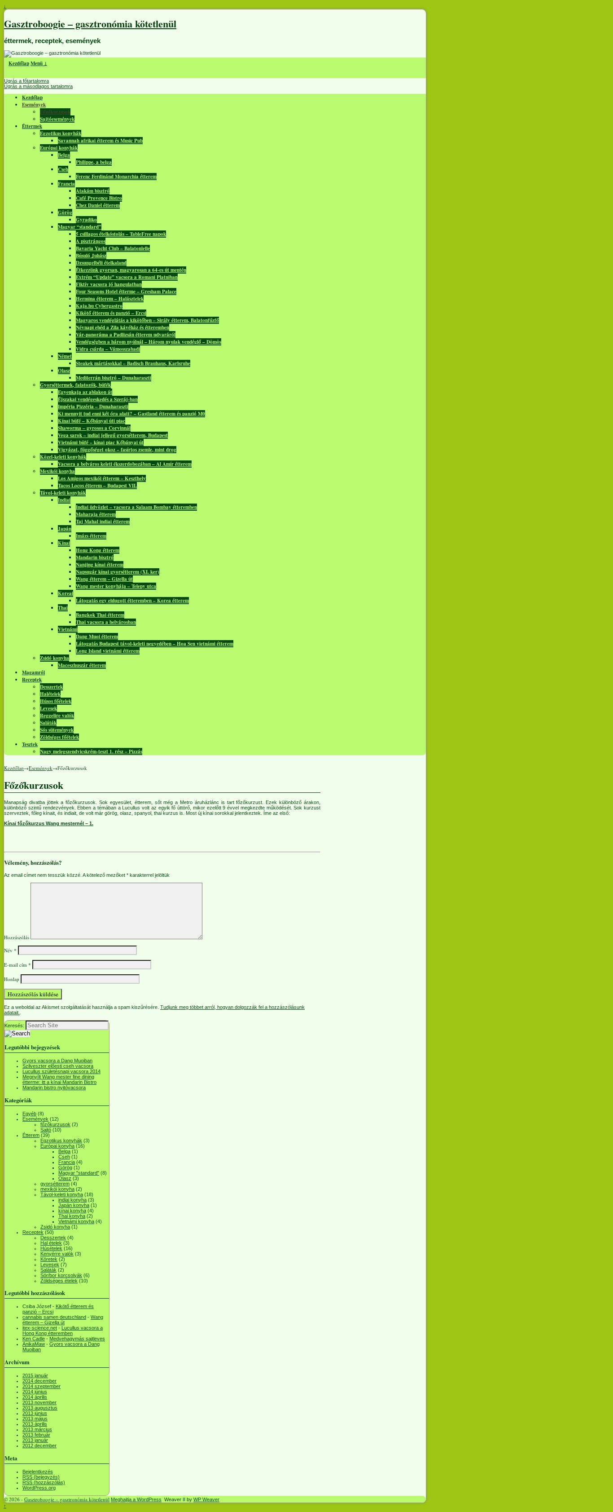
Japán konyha (73, 1205)
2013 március (37, 1429)
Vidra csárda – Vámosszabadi (108, 349)
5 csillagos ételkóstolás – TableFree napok (121, 234)
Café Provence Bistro (99, 198)
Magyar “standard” (79, 226)
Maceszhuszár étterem (82, 665)
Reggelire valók (57, 715)
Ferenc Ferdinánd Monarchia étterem (116, 176)
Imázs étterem (91, 535)
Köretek (48, 1259)
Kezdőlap (19, 63)
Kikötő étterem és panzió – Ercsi (111, 313)
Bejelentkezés (37, 1471)
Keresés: (14, 1025)
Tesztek (30, 744)
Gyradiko (86, 219)
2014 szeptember (41, 1386)
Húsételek (51, 1248)
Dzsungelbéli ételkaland (101, 262)
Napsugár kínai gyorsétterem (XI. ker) (117, 571)
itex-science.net (39, 1328)
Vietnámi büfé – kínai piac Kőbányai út (101, 442)
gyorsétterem (55, 1183)
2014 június (34, 1391)
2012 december (39, 1445)
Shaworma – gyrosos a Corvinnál (94, 428)
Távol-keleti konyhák (63, 492)
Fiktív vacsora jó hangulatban (109, 284)
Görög (65, 212)
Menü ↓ (39, 63)
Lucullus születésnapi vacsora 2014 (61, 1071)
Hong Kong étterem (97, 550)
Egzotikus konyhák (60, 133)
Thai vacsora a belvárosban (106, 622)
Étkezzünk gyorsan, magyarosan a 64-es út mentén (131, 270)
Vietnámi (68, 629)
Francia (66, 183)
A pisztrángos (90, 241)
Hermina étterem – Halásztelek (110, 298)
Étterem (30, 1135)
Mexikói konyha (57, 471)
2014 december (39, 1381)
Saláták (48, 722)
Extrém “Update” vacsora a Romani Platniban (127, 277)
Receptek (32, 679)
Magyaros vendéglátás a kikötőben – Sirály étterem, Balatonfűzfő (147, 320)
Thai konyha (71, 1216)
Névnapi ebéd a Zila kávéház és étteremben (122, 327)
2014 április (34, 1397)
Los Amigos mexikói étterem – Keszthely (102, 478)
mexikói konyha (57, 1189)
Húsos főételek (55, 701)
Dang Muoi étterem (97, 636)
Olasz (64, 370)
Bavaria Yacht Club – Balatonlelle (113, 248)
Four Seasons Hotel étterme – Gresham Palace (126, 291)
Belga (64, 155)
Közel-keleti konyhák (63, 456)
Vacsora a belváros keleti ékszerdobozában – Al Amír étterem (125, 464)
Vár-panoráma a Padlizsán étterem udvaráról (125, 334)
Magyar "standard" (78, 1173)
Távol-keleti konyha (61, 1194)
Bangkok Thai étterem (100, 615)
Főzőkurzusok (55, 111)
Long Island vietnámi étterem (108, 650)
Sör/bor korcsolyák (61, 1275)
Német (65, 356)
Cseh (63, 169)
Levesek (48, 708)
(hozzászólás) (43, 1482)
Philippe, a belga (94, 162)
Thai (63, 607)
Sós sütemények (57, 730)
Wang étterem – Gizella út (104, 579)
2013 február (36, 1434)
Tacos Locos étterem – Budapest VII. (97, 485)
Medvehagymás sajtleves (77, 1338)
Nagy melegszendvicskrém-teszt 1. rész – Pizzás (91, 751)
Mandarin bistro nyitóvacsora (54, 1087)
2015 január (35, 1375)
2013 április (34, 1424)
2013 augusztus (39, 1407)
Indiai (64, 500)
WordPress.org (39, 1487)
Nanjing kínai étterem (99, 564)
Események (34, 104)
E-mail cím (17, 964)
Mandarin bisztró (95, 557)
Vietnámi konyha (76, 1221)
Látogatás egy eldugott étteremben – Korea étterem (132, 600)
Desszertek (51, 686)
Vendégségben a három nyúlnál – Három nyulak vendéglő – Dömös (148, 341)
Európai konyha (57, 1146)
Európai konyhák (59, 147)
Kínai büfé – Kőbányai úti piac (91, 420)
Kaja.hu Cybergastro (99, 305)
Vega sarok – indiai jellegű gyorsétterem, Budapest (113, 435)
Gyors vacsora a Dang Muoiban (57, 1060)
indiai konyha (72, 1200)
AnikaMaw (33, 1344)
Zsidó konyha (54, 658)
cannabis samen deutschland (54, 1317)
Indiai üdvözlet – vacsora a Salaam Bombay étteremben (136, 507)
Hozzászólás (16, 937)
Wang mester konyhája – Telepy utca (116, 586)
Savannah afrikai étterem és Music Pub (100, 140)
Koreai (65, 593)
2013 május (35, 1418)
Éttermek (32, 126)
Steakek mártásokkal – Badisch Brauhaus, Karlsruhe (133, 363)
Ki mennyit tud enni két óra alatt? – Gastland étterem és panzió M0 (131, 413)
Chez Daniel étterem (98, 205)
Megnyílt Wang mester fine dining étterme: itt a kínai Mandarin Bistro (59, 1079)
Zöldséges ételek (59, 1280)
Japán (64, 528)
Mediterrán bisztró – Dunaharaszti (113, 377)
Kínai (64, 543)
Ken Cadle (33, 1338)
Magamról (33, 672)
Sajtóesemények (57, 119)
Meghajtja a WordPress (136, 1499)
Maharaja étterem (96, 514)
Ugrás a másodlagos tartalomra (38, 86)
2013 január (35, 1440)
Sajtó (45, 1129)
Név (10, 950)
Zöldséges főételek (59, 737)
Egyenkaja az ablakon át (85, 392)
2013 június (34, 1413)
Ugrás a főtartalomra (26, 81)
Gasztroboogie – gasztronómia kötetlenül (90, 23)
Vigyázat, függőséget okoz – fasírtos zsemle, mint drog (117, 449)
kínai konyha (72, 1210)
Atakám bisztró (92, 191)
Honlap (11, 979)
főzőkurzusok (55, 1124)
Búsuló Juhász (91, 255)
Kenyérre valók (57, 1253)
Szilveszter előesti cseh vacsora (57, 1066)
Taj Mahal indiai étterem (103, 521)
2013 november (39, 1402)
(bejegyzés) (41, 1477)
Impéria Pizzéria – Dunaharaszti (93, 406)
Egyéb (29, 1113)
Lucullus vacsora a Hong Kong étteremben (62, 1330)
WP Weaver (206, 1499)
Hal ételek (51, 1243)
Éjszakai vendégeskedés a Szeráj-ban (98, 399)
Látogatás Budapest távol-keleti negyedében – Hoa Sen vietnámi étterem (154, 643)
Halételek (50, 694)
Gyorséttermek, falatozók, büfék (75, 385)
